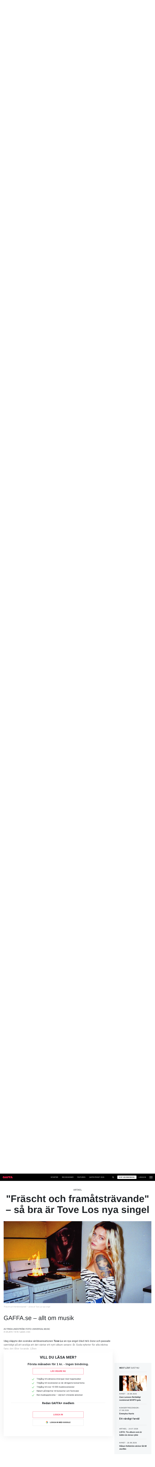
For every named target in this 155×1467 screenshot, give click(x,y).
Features (81, 1177)
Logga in (142, 1177)
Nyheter (54, 1177)
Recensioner (68, 1177)
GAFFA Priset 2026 (96, 1177)
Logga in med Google (59, 1422)
